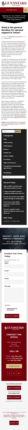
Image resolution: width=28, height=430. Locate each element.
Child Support (8, 146)
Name (6, 263)
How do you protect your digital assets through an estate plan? (14, 197)
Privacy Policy (20, 415)
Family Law (8, 38)
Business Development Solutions (13, 416)
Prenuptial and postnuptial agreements (12, 167)
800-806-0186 (17, 358)
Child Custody (8, 142)
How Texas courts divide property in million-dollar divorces (12, 204)
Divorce (6, 149)
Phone (7, 278)
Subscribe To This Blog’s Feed (11, 221)
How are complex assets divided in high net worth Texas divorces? (14, 211)
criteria (20, 45)
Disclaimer (7, 305)
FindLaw (14, 417)
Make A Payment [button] (14, 388)
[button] (25, 10)
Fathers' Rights (8, 156)
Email (7, 270)
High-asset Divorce (10, 162)
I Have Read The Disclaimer (12, 309)
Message (7, 286)
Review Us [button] (14, 423)
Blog (5, 139)
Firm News (7, 159)
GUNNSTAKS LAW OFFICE (15, 36)
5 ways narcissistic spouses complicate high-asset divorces (14, 192)
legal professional (19, 115)
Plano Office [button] (14, 366)
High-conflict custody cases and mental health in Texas (13, 187)
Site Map (12, 415)
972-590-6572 (12, 10)
